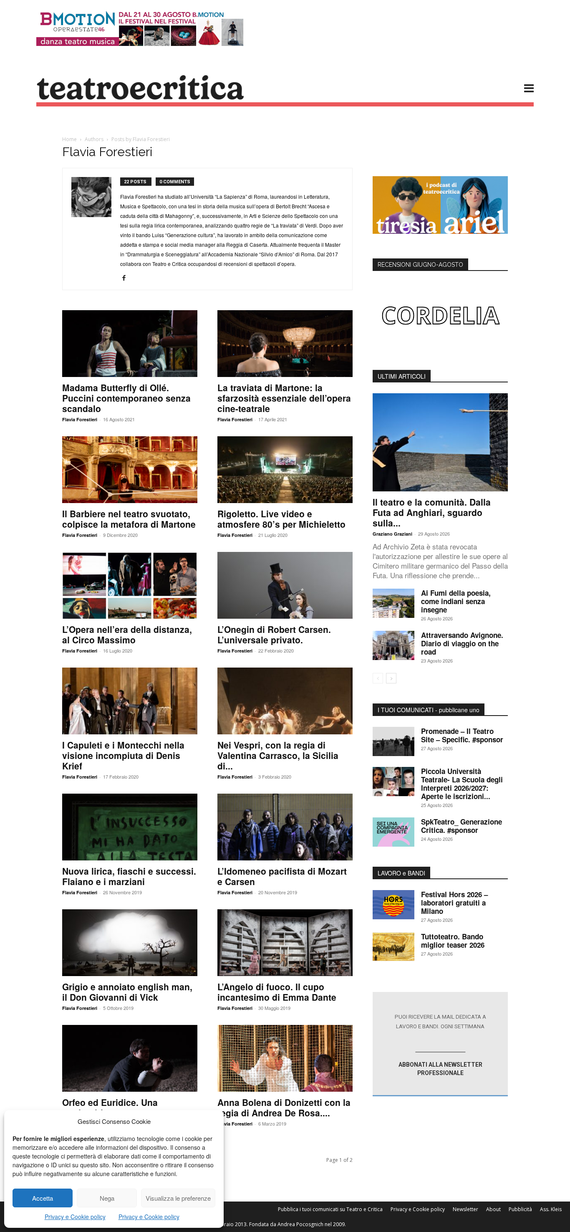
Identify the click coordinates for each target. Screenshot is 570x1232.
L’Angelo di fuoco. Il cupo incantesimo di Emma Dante (276, 991)
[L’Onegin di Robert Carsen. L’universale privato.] (285, 585)
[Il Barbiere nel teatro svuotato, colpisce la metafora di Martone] (129, 469)
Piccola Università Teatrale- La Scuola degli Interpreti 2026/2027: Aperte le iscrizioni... (462, 783)
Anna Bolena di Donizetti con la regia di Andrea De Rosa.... (284, 1107)
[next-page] (391, 678)
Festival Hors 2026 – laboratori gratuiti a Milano (454, 902)
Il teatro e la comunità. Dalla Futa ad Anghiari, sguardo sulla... (432, 512)
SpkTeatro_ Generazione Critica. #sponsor (461, 826)
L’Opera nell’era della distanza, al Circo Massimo (127, 634)
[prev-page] (378, 678)
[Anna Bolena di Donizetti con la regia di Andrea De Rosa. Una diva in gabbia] (285, 1058)
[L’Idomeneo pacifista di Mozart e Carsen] (285, 827)
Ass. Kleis (551, 1209)
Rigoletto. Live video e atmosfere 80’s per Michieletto (281, 518)
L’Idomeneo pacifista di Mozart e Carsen (282, 876)
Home (69, 139)
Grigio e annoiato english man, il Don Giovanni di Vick (127, 991)
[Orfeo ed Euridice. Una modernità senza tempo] (129, 1058)
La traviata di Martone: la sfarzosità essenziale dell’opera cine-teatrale (284, 398)
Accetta (42, 1198)
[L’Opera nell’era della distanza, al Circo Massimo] (129, 585)
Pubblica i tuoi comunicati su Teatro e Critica (330, 1209)
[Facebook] (127, 278)
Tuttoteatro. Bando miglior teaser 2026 (452, 940)
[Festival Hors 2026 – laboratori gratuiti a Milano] (393, 904)
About (493, 1209)
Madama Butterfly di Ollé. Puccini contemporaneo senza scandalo (126, 398)
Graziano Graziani (392, 534)
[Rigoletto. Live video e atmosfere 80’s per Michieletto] (285, 469)
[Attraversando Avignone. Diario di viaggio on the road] (393, 645)
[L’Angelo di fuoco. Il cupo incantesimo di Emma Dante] (285, 942)
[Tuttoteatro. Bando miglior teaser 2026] (393, 946)
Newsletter (465, 1209)
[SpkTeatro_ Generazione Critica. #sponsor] (393, 832)
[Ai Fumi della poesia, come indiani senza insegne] (393, 603)
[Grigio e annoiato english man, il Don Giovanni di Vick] (129, 942)
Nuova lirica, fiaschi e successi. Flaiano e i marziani (129, 876)
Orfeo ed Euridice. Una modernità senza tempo (112, 1107)
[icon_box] (440, 1044)
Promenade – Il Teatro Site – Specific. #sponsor (462, 735)
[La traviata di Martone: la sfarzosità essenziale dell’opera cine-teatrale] (285, 343)
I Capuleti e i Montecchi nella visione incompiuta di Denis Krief (123, 755)
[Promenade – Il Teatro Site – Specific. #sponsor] (393, 741)
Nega (107, 1198)
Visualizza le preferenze (178, 1198)
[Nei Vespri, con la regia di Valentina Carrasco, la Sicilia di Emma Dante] (285, 701)
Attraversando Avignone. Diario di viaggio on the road (462, 643)
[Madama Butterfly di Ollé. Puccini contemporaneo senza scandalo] (129, 343)
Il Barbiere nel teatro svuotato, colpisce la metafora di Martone (129, 518)
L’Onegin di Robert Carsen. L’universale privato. (274, 634)
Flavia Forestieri (79, 419)
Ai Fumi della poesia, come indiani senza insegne (456, 601)
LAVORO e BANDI (401, 873)
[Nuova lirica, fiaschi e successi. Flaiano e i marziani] (129, 827)
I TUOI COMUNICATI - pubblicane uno (428, 710)
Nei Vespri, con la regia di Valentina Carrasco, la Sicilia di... (277, 755)
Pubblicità (520, 1209)
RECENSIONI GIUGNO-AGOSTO (420, 264)
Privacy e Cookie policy (75, 1216)
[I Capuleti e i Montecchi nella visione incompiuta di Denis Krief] (129, 701)
